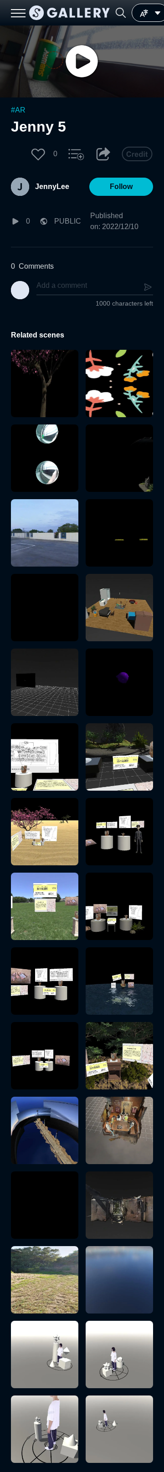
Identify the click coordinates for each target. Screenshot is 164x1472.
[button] (120, 12)
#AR (18, 110)
